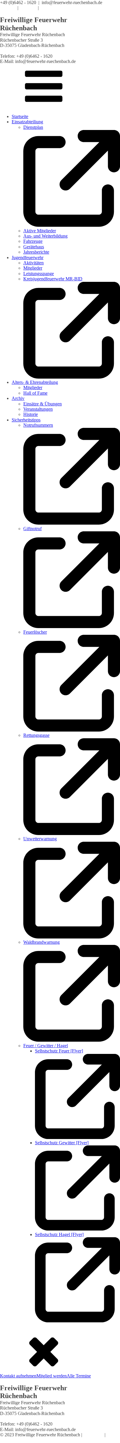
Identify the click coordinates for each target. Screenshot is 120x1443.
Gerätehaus (33, 246)
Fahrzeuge (33, 241)
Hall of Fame (35, 393)
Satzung (28, 7)
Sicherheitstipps (26, 419)
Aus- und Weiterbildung (45, 235)
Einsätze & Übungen (42, 403)
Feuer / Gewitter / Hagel (45, 1045)
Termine (7, 7)
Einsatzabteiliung (27, 121)
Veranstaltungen (38, 409)
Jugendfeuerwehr (27, 257)
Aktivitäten (33, 262)
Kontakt (48, 7)
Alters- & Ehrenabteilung (35, 382)
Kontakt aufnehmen (18, 1375)
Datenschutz (11, 1440)
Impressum (93, 1434)
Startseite (20, 116)
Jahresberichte (36, 251)
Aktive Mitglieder (39, 230)
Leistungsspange (38, 273)
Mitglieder (32, 268)
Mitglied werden (51, 1375)
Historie (30, 414)
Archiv (18, 398)
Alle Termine (79, 1375)
